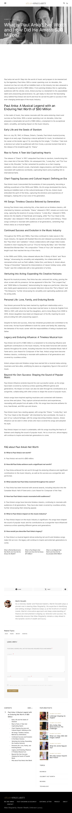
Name (9, 676)
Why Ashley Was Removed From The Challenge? (56, 726)
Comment (10, 654)
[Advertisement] (36, 62)
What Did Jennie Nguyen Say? (58, 746)
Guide (12, 633)
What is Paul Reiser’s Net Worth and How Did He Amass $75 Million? (34, 552)
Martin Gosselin (8, 40)
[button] (67, 3)
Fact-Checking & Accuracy (27, 801)
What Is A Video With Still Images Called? (58, 737)
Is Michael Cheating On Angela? (58, 717)
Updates (25, 633)
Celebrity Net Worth (9, 19)
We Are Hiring (9, 801)
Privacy (57, 801)
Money (18, 633)
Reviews (42, 781)
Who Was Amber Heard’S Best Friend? (58, 756)
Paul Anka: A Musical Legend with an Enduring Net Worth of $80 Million (20, 714)
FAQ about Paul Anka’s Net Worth (22, 760)
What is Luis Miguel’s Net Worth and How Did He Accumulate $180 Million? (54, 552)
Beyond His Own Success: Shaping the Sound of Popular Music (21, 756)
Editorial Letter (45, 801)
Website (50, 676)
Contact (10, 804)
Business (43, 771)
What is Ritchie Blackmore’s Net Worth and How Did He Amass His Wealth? (12, 552)
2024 (6, 633)
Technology (44, 786)
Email (30, 676)
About (65, 801)
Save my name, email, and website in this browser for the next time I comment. (31, 685)
